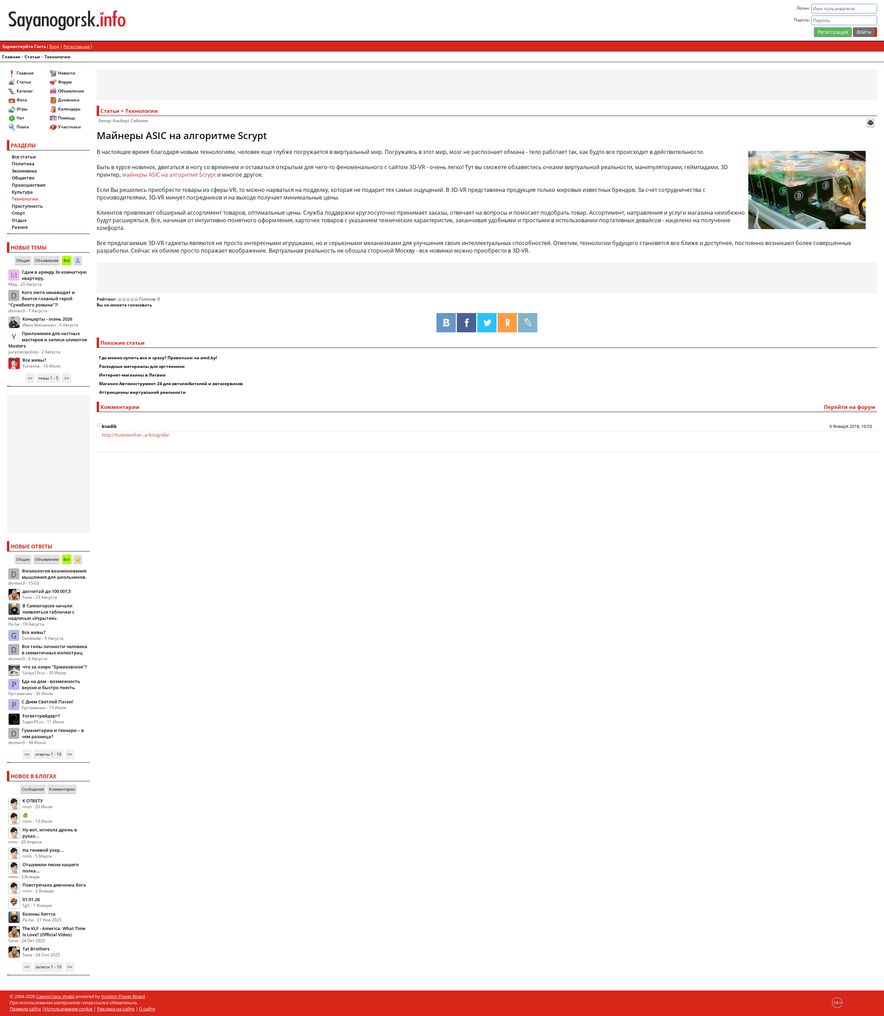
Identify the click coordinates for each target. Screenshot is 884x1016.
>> (66, 378)
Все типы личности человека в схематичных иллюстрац (54, 649)
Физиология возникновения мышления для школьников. (54, 574)
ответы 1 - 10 (48, 754)
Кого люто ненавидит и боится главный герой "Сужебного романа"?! (41, 298)
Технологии (57, 57)
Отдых (19, 220)
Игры (22, 109)
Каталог (25, 91)
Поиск (23, 127)
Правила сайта (25, 1009)
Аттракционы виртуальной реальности (142, 392)
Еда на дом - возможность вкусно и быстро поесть (51, 684)
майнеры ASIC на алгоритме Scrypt (169, 174)
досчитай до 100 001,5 (46, 591)
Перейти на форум (849, 406)
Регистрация (833, 32)
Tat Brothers (35, 949)
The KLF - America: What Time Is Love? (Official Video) (53, 931)
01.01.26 (31, 899)
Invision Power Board (123, 996)
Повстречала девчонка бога (54, 885)
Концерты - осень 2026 (47, 319)
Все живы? (34, 360)
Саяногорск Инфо (55, 996)
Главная (11, 57)
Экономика (24, 171)
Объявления (71, 91)
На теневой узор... (43, 850)
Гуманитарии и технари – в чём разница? (53, 733)
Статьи (32, 57)
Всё (67, 260)
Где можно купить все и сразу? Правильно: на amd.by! (158, 358)
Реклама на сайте (115, 1009)
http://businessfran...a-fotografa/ (135, 435)
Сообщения (33, 789)
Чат (20, 118)
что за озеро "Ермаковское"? (54, 667)
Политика (23, 163)
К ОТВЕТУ (32, 801)
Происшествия (28, 185)
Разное (20, 227)
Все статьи (24, 157)
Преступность (27, 206)
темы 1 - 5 (48, 378)
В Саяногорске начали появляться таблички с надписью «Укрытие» (41, 612)
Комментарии (62, 789)
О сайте (147, 1009)
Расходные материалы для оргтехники (142, 366)
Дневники (68, 100)
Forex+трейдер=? (41, 716)
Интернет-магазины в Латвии (132, 375)
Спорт (18, 213)
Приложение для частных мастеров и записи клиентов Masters (47, 339)
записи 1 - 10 (48, 967)
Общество (23, 178)
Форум (64, 82)
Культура (22, 192)
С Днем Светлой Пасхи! (48, 701)
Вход (54, 46)
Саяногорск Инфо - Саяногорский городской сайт (151, 20)
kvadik (109, 426)
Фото (22, 100)
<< (30, 378)
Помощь (66, 118)
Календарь (69, 109)
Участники (69, 127)
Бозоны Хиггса (39, 914)
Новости (66, 73)
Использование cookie (68, 1009)
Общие (23, 260)
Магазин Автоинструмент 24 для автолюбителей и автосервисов (171, 384)
